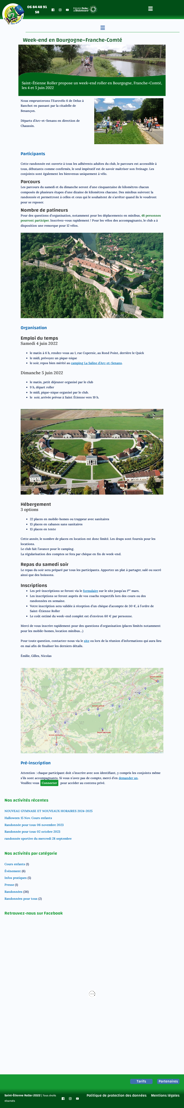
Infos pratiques (15, 878)
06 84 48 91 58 (37, 9)
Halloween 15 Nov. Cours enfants (28, 818)
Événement (12, 871)
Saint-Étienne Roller (18, 1095)
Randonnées (13, 892)
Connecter (49, 783)
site (86, 641)
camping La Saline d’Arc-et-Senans (96, 363)
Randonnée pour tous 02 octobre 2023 (32, 832)
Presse (9, 885)
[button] (150, 8)
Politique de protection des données (117, 1095)
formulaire (90, 591)
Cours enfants (14, 864)
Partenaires (168, 1081)
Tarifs (141, 1081)
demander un (128, 778)
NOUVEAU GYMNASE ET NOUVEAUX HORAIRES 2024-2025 (48, 811)
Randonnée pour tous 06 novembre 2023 (34, 825)
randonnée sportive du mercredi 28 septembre (38, 838)
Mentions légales (165, 1095)
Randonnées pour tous (20, 899)
